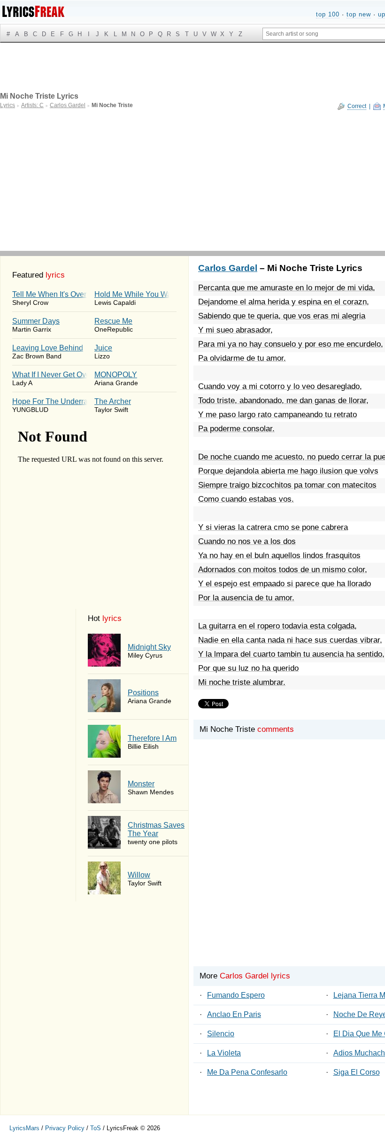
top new (358, 14)
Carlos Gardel (227, 268)
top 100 (327, 14)
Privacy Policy (65, 1128)
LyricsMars (24, 1128)
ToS (95, 1128)
